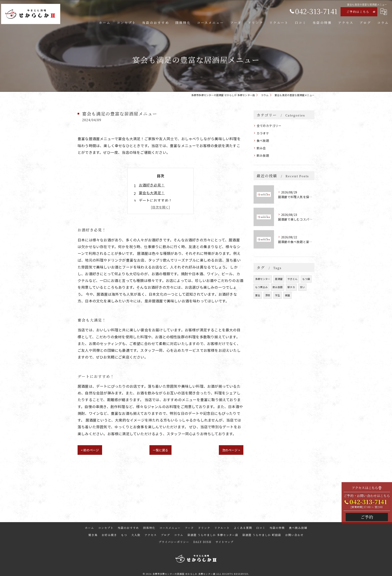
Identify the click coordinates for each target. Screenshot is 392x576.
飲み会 (261, 148)
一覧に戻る (160, 450)
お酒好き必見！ (152, 185)
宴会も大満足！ (152, 192)
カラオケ (263, 133)
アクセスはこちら (365, 487)
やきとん (292, 279)
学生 (277, 295)
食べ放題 (263, 140)
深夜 (267, 295)
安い (302, 287)
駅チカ (291, 287)
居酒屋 (279, 279)
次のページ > (231, 450)
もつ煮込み (261, 287)
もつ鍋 (306, 279)
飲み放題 (263, 155)
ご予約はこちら (357, 12)
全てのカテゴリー (269, 125)
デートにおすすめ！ (155, 200)
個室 (287, 295)
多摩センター (262, 279)
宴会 (257, 295)
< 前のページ (90, 450)
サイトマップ (225, 542)
